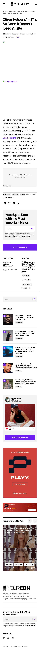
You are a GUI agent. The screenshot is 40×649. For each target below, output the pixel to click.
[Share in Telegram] (14, 203)
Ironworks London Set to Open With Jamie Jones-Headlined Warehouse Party (26, 366)
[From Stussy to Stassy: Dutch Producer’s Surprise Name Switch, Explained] (8, 384)
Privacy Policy (13, 236)
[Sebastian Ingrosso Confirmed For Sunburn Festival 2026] (8, 319)
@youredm (16, 398)
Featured (15, 34)
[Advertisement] (20, 473)
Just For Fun (26, 280)
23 (34, 568)
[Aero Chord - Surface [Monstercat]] (11, 273)
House (22, 34)
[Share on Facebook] (5, 203)
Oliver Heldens (9, 138)
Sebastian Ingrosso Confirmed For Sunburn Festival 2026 (24, 317)
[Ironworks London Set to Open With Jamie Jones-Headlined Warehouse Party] (8, 368)
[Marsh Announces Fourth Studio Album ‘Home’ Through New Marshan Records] (8, 351)
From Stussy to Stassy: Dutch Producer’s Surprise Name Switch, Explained (25, 382)
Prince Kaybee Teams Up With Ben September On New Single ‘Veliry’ (25, 333)
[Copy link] (18, 203)
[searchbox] (17, 299)
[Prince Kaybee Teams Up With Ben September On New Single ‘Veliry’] (8, 335)
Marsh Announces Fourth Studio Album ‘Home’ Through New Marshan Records (25, 350)
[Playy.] (20, 507)
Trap (4, 270)
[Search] (34, 299)
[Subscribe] (32, 229)
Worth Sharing (26, 284)
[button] (3, 4)
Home (5, 11)
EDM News (12, 11)
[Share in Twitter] (9, 203)
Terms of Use (25, 236)
